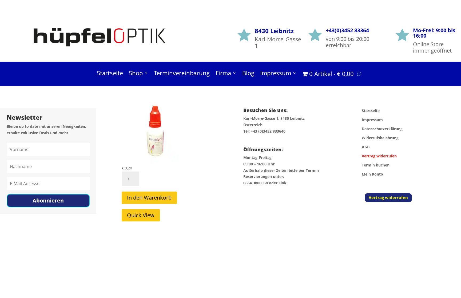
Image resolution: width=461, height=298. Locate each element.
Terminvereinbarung (182, 74)
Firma (223, 74)
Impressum (275, 74)
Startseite (110, 74)
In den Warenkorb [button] (149, 197)
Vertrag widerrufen (388, 197)
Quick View (140, 215)
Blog (248, 74)
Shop (136, 74)
